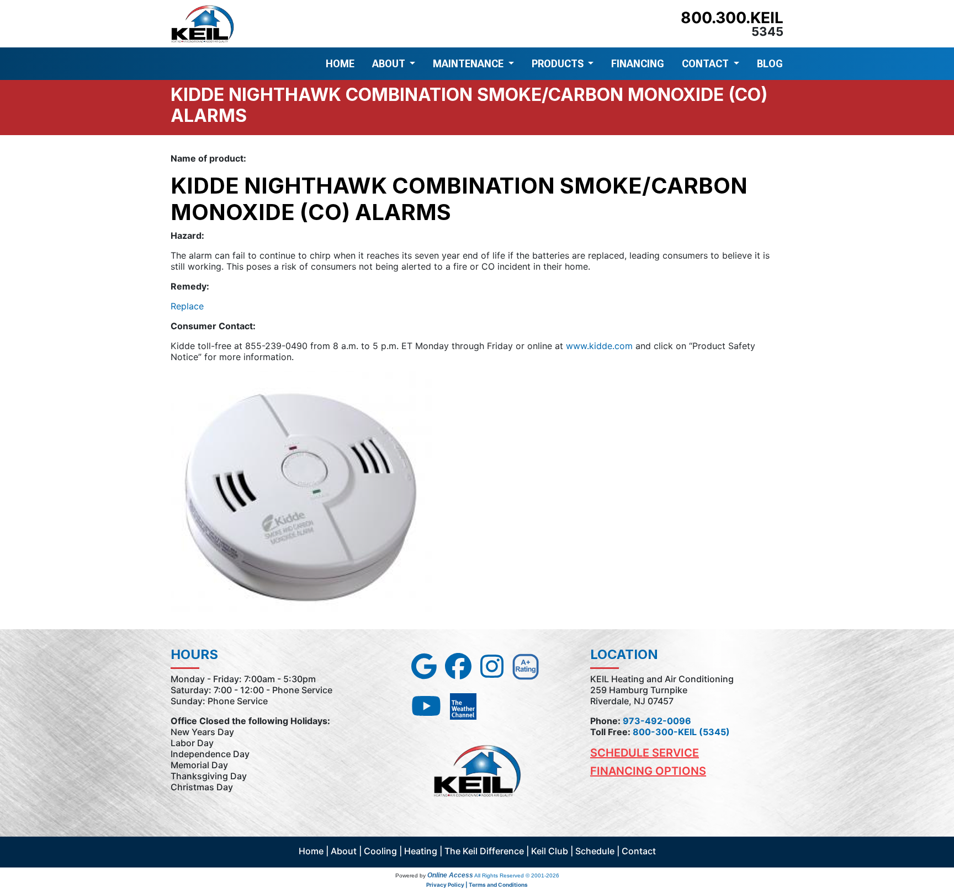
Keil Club (549, 850)
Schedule (594, 850)
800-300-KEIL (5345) (681, 731)
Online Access (450, 875)
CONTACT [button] (706, 63)
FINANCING (637, 63)
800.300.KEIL (732, 17)
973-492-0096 (657, 720)
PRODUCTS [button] (559, 63)
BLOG (770, 63)
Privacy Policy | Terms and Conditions (477, 884)
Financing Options (648, 771)
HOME (340, 63)
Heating (420, 850)
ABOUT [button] (389, 63)
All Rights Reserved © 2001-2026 (516, 875)
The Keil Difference (484, 850)
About (344, 850)
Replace (187, 306)
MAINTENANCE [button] (469, 63)
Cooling (380, 850)
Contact (639, 850)
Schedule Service (644, 752)
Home (311, 850)
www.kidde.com (599, 345)
